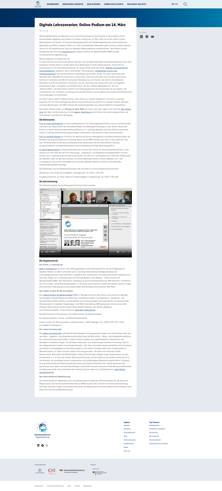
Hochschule (153, 432)
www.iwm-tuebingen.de (85, 310)
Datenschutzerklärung (55, 486)
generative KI (154, 436)
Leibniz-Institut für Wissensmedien (58, 295)
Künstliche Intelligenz (157, 429)
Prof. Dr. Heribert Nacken (50, 137)
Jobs (69, 486)
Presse (77, 486)
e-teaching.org (66, 52)
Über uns (127, 451)
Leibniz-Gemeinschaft (52, 333)
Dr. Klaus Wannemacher (49, 150)
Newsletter (88, 486)
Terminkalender (129, 432)
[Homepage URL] (39, 4)
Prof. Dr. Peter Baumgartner (51, 124)
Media (126, 447)
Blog (125, 436)
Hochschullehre (155, 440)
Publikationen (129, 444)
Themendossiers (130, 440)
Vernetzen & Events (113, 4)
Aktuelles (127, 429)
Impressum (39, 486)
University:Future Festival (158, 444)
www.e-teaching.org (83, 112)
